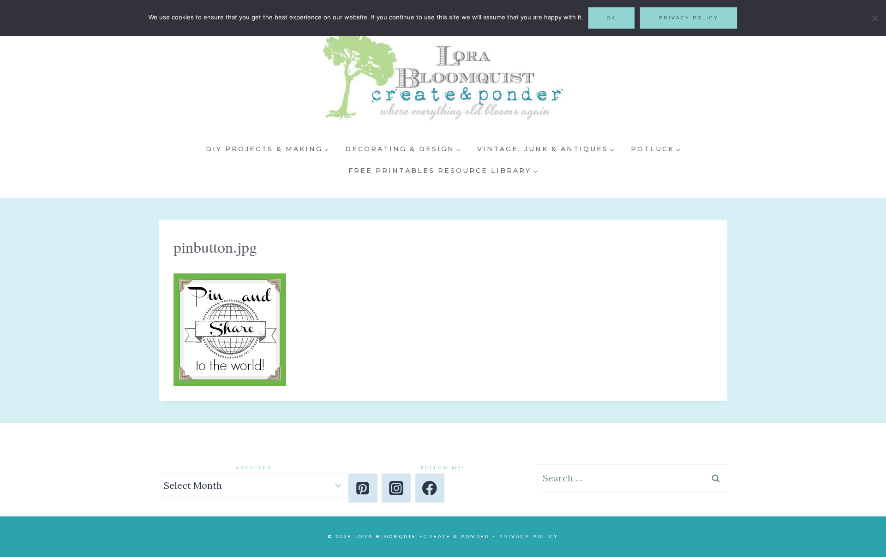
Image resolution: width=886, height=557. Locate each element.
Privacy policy (688, 18)
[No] (874, 18)
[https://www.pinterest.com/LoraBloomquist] (362, 488)
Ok (611, 18)
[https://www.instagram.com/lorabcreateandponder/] (396, 488)
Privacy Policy (528, 536)
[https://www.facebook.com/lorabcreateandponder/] (429, 488)
